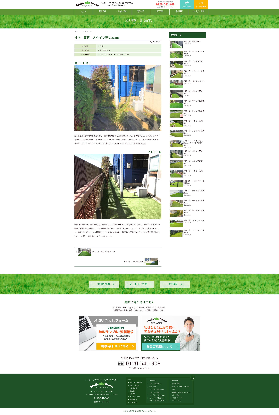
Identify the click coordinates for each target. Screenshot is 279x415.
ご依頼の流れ (134, 388)
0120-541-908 (143, 363)
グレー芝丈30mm (154, 392)
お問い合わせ (201, 7)
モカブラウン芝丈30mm (156, 395)
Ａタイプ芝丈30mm (155, 384)
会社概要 (132, 394)
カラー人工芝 (176, 401)
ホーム (130, 379)
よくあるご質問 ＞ (141, 284)
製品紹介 (132, 391)
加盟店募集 (187, 7)
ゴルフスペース (177, 398)
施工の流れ (175, 384)
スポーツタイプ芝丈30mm (157, 401)
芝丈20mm (152, 386)
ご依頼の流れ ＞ (105, 284)
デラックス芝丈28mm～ (156, 389)
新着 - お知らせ (134, 385)
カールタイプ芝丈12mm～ (157, 398)
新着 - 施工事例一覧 (136, 382)
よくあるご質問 (135, 396)
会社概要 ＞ (176, 284)
